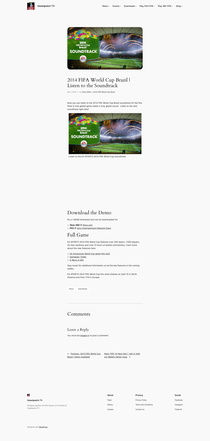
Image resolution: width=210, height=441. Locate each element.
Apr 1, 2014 (71, 92)
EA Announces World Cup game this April (90, 254)
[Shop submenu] (182, 6)
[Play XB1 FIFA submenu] (172, 6)
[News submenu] (109, 6)
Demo (71, 289)
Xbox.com (87, 225)
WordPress (43, 427)
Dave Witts (86, 92)
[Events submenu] (120, 6)
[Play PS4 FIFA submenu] (154, 6)
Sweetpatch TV (46, 5)
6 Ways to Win (77, 260)
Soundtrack (82, 289)
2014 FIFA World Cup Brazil (104, 92)
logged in (84, 335)
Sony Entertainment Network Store (94, 228)
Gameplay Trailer (78, 257)
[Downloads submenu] (136, 6)
